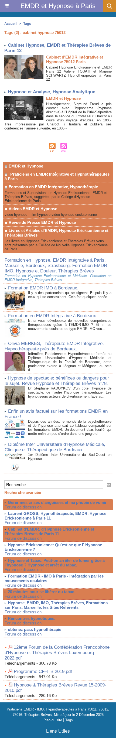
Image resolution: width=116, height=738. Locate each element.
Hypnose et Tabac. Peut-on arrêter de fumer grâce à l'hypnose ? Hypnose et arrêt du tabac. (55, 562)
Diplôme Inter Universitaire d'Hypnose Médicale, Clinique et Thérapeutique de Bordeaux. (55, 447)
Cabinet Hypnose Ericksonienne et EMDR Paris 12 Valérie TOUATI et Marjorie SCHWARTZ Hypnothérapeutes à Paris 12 (79, 73)
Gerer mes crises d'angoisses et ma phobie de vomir (57, 502)
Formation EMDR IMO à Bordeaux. (43, 288)
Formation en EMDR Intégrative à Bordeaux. (52, 315)
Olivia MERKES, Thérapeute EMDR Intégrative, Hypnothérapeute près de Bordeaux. (54, 346)
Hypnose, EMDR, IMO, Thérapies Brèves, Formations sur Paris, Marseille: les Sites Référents (56, 605)
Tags (27, 24)
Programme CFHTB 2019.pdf (43, 671)
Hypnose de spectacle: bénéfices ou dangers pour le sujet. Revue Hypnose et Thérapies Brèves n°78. (57, 380)
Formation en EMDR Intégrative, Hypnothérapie (53, 186)
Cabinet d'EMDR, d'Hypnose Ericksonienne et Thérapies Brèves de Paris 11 (49, 531)
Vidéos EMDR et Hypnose (32, 208)
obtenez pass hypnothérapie (34, 629)
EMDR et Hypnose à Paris (58, 5)
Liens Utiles (58, 731)
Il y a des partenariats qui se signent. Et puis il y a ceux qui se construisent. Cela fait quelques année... (69, 295)
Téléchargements (20, 663)
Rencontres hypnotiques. (31, 618)
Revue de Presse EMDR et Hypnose (42, 222)
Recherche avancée (22, 492)
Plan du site (52, 720)
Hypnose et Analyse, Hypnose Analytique (51, 91)
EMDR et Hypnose (25, 166)
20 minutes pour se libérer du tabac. (41, 591)
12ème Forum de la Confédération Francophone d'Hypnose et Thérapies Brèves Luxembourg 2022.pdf (57, 653)
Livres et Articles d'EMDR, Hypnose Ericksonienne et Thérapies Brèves (56, 232)
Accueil (10, 24)
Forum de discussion (23, 507)
